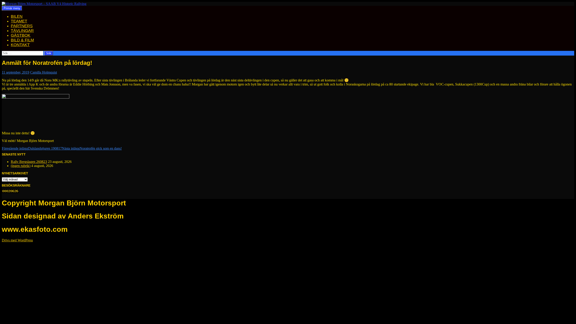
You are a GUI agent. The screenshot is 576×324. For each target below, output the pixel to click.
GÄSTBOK (20, 35)
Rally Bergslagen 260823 (29, 162)
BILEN (16, 16)
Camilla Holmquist (43, 72)
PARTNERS (22, 26)
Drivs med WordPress (17, 240)
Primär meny (12, 8)
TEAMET (19, 21)
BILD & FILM (22, 40)
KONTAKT (20, 45)
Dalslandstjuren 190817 (32, 148)
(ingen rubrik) (20, 166)
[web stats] (10, 192)
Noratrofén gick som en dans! (92, 148)
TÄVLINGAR (22, 30)
